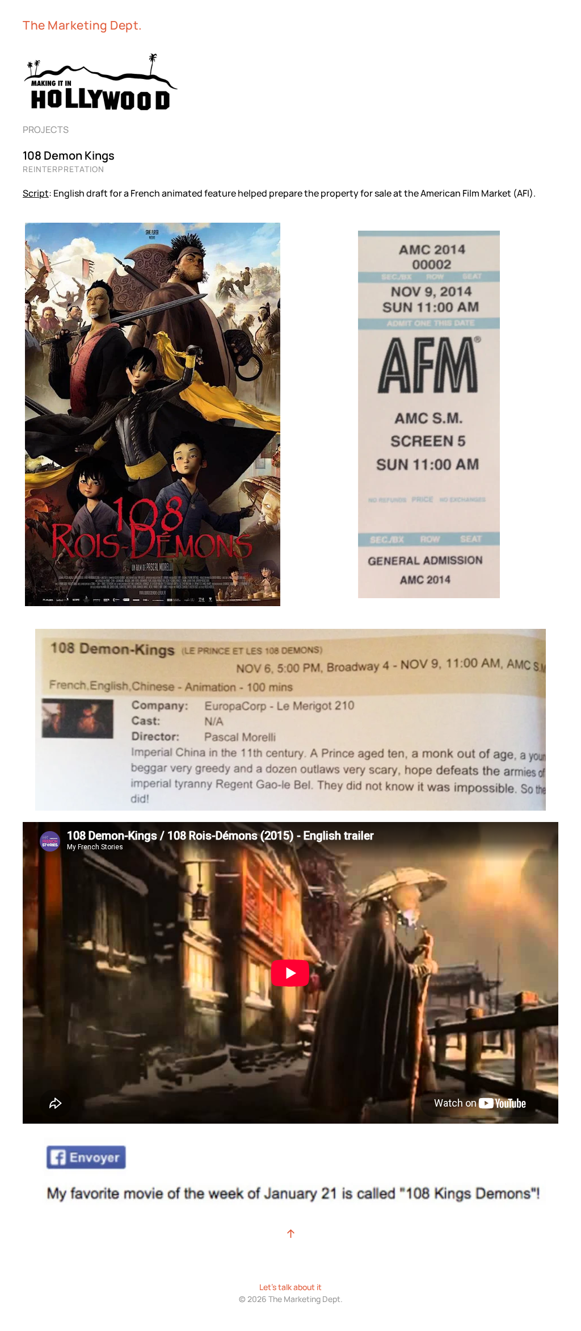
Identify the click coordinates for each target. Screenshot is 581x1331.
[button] (290, 1233)
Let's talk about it (290, 1287)
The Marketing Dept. (82, 25)
